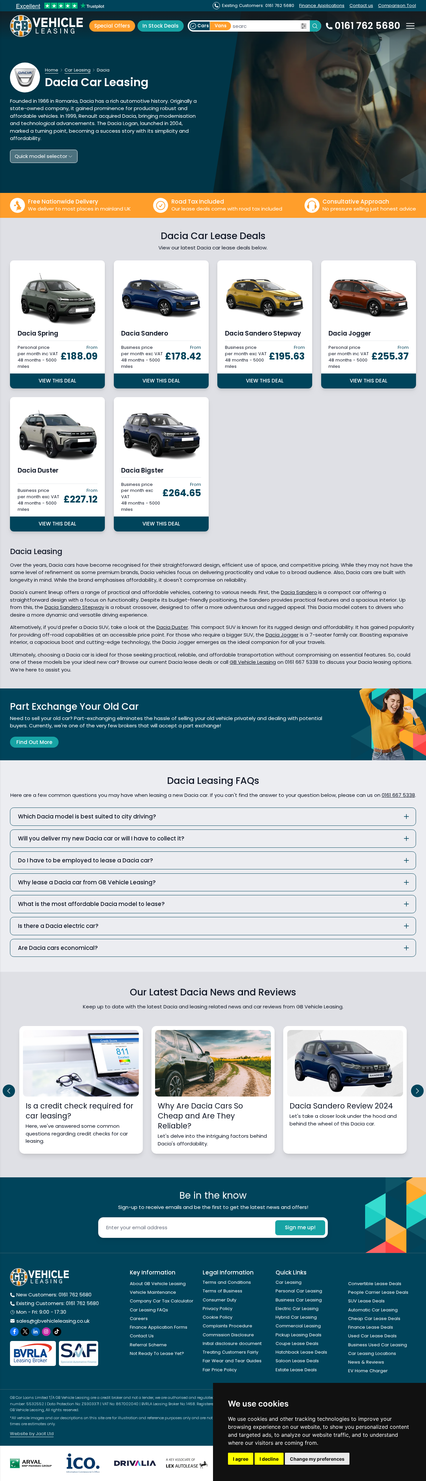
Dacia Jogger (282, 634)
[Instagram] (46, 1331)
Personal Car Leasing (299, 1291)
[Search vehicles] (315, 26)
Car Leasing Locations (372, 1353)
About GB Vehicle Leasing (158, 1283)
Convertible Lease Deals (374, 1283)
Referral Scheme (148, 1345)
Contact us (361, 5)
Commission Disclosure (228, 1335)
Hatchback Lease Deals (301, 1352)
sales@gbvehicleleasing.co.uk (53, 1320)
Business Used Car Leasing (377, 1345)
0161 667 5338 (398, 795)
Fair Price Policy (220, 1370)
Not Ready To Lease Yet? (157, 1353)
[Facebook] (14, 1331)
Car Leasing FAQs (149, 1310)
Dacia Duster (172, 627)
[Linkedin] (35, 1331)
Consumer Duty (219, 1300)
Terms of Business (222, 1291)
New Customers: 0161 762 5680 (54, 1294)
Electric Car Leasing (297, 1308)
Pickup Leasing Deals (298, 1335)
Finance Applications (321, 5)
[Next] (417, 1091)
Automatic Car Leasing (373, 1310)
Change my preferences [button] (317, 1459)
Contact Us (142, 1336)
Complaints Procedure (227, 1326)
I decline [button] (269, 1459)
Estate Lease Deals (296, 1370)
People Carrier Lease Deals (378, 1292)
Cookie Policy (217, 1317)
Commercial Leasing (298, 1326)
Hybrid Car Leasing (296, 1317)
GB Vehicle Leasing (253, 662)
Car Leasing (289, 1282)
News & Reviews (366, 1362)
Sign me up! (300, 1227)
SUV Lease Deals (366, 1301)
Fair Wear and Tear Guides (232, 1361)
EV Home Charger (368, 1371)
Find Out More (34, 742)
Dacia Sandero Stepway (74, 607)
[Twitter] (25, 1331)
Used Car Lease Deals (372, 1336)
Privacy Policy (217, 1308)
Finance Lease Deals (370, 1327)
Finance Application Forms (158, 1327)
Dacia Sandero (299, 592)
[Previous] (9, 1091)
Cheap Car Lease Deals (374, 1318)
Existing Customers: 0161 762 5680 (57, 1303)
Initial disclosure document (232, 1343)
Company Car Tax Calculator (161, 1301)
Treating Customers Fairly (230, 1352)
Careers (139, 1318)
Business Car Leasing (299, 1300)
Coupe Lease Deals (297, 1343)
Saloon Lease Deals (297, 1361)
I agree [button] (240, 1459)
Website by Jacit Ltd (32, 1433)
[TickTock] (57, 1331)
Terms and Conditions (227, 1282)
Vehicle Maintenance (153, 1292)
